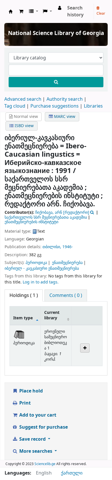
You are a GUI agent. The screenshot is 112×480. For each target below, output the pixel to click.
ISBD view (23, 126)
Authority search (65, 99)
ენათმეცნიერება (67, 263)
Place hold (30, 391)
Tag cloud (14, 106)
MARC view (64, 117)
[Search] (56, 82)
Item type (23, 318)
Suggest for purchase (43, 427)
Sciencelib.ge (44, 464)
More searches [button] (35, 451)
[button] (21, 11)
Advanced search (22, 99)
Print (24, 403)
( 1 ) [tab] (23, 295)
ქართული (71, 473)
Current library (51, 315)
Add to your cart (37, 415)
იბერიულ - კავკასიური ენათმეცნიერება (42, 268)
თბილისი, (52, 247)
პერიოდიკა (36, 263)
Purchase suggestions (54, 106)
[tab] (66, 295)
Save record (32, 439)
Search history (75, 11)
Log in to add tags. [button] (41, 282)
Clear (100, 13)
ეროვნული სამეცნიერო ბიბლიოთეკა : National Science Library (11, 11)
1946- (67, 247)
